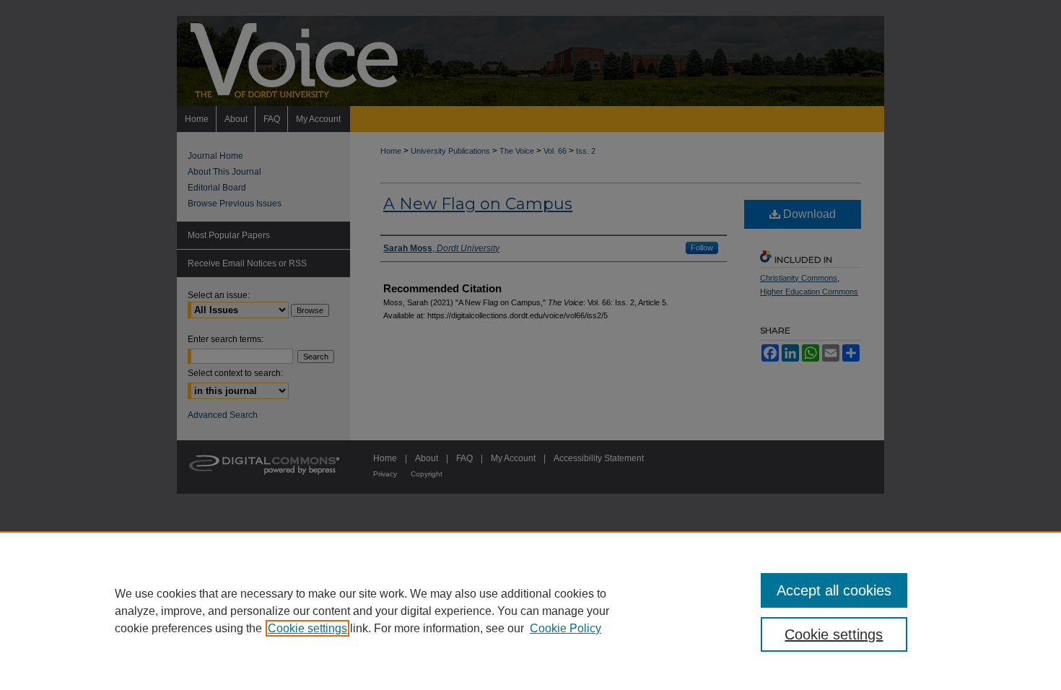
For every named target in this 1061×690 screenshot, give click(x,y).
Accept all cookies (834, 590)
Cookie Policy (565, 628)
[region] (530, 610)
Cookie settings (307, 628)
